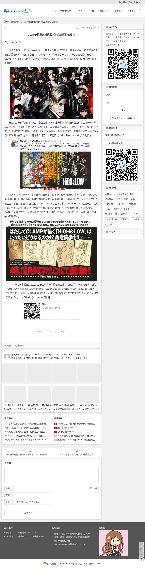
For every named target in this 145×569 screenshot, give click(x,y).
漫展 (126, 199)
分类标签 (138, 2)
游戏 (132, 194)
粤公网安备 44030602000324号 (60, 563)
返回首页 (123, 2)
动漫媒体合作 (105, 10)
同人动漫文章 (111, 214)
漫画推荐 (122, 194)
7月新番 (126, 209)
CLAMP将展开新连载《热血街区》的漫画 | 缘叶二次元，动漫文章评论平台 (56, 358)
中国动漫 (124, 214)
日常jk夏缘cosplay (65, 432)
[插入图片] (96, 488)
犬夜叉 (116, 209)
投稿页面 (119, 10)
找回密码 (130, 118)
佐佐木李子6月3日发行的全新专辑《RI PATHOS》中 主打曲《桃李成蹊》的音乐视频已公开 (46, 440)
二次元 (91, 10)
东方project (110, 194)
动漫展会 (22, 536)
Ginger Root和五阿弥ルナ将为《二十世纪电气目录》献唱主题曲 (87, 408)
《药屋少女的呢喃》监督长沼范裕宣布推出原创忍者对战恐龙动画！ (63, 408)
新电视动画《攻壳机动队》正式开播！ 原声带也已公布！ (39, 408)
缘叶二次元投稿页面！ (115, 135)
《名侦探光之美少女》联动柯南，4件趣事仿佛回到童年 (81, 424)
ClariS (80, 10)
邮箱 (8, 495)
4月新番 (108, 224)
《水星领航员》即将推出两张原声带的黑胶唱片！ (79, 436)
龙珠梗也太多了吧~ (65, 428)
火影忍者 (109, 204)
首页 (54, 10)
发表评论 (88, 28)
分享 (62, 332)
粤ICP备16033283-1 (93, 563)
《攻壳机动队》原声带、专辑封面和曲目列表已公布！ (14, 408)
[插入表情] (91, 488)
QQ (7, 502)
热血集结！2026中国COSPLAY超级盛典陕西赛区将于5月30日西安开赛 (88, 440)
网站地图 (79, 563)
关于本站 (132, 10)
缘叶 (66, 354)
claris (107, 209)
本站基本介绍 (38, 536)
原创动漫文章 (66, 10)
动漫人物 (120, 204)
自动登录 (118, 118)
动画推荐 (109, 199)
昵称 (8, 488)
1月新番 (135, 219)
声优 (133, 199)
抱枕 (130, 2)
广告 (118, 199)
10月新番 (132, 204)
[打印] (77, 28)
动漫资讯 (15, 22)
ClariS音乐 (9, 536)
